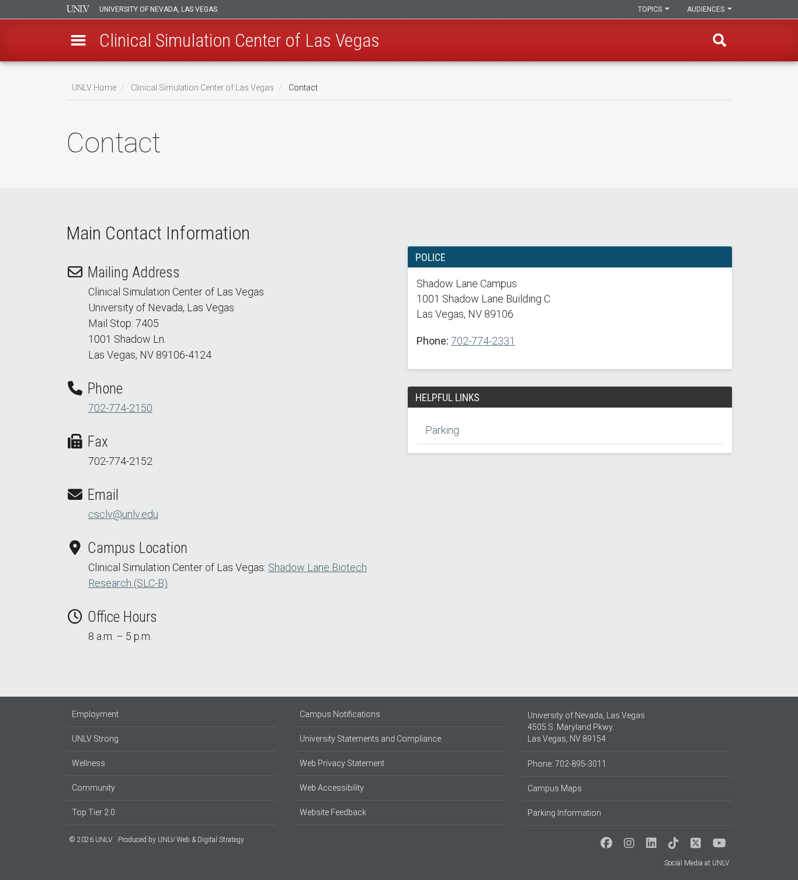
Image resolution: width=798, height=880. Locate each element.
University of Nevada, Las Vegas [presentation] (158, 9)
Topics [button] (651, 9)
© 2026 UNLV (90, 840)
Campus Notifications (340, 714)
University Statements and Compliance (370, 738)
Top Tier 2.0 (93, 812)
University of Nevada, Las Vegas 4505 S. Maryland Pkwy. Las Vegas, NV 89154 (586, 727)
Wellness (88, 763)
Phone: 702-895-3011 (567, 763)
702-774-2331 (483, 341)
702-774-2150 (120, 408)
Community (93, 787)
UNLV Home (94, 87)
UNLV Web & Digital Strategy (201, 840)
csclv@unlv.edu (123, 514)
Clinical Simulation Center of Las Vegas (202, 87)
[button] (78, 40)
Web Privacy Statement (342, 763)
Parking (442, 430)
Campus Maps (555, 788)
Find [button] (720, 40)
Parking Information (564, 813)
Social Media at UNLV (696, 863)
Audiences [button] (706, 9)
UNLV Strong (95, 738)
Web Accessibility (332, 787)
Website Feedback (333, 812)
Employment (95, 714)
